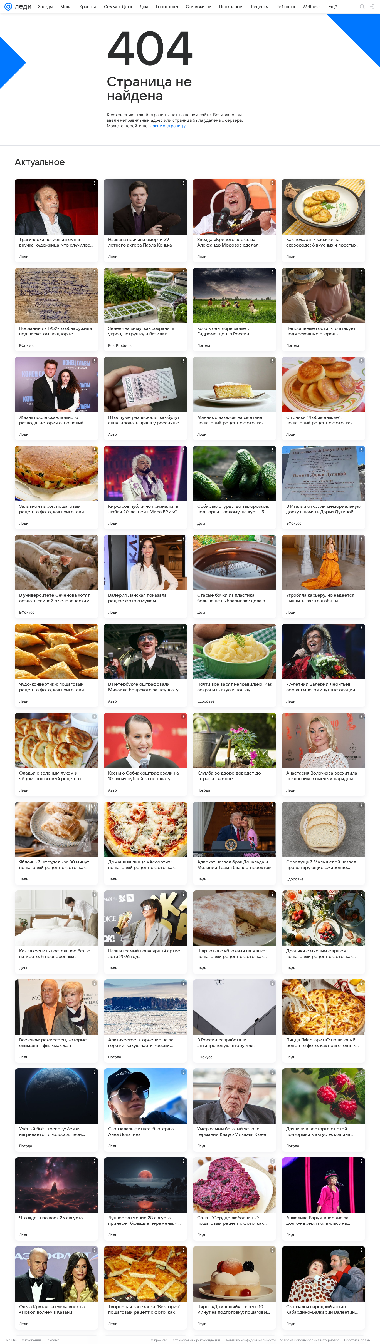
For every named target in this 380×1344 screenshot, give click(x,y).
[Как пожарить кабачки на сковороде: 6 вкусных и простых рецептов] (323, 220)
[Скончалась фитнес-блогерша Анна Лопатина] (145, 1110)
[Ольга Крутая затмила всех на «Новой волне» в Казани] (56, 1288)
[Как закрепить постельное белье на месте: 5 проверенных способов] (56, 932)
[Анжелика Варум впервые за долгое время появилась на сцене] (323, 1199)
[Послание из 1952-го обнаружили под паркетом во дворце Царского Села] (56, 309)
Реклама (52, 1340)
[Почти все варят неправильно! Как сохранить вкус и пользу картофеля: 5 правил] (234, 665)
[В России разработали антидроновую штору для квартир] (234, 1021)
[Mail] (8, 6)
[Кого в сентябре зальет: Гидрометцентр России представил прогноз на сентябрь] (234, 309)
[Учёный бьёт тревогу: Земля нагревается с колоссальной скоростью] (56, 1110)
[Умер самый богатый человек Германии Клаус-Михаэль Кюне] (234, 1110)
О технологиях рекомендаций (196, 1340)
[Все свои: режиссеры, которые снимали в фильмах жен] (56, 1021)
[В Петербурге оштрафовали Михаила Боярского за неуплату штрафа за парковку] (145, 665)
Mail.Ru (11, 1340)
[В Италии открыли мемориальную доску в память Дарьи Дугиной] (323, 487)
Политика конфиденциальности (250, 1340)
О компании (31, 1340)
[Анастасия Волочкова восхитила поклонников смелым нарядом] (323, 754)
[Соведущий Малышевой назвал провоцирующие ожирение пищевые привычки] (323, 843)
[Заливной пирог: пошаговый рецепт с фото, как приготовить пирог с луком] (56, 487)
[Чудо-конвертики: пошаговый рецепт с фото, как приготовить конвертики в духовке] (56, 665)
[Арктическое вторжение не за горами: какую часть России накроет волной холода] (145, 1021)
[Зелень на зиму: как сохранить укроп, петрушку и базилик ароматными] (145, 309)
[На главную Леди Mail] (21, 6)
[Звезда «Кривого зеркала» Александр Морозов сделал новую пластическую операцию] (234, 220)
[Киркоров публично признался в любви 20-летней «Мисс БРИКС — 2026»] (145, 487)
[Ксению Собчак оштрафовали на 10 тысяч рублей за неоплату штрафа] (145, 754)
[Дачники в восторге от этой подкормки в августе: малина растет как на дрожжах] (323, 1110)
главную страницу (167, 125)
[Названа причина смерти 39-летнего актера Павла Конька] (145, 220)
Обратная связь (357, 1340)
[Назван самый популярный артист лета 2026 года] (145, 932)
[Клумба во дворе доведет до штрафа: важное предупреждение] (234, 754)
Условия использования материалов (310, 1340)
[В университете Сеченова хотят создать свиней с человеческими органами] (56, 576)
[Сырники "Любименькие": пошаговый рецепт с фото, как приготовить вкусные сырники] (323, 398)
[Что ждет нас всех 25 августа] (56, 1199)
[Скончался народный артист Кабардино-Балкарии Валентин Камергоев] (323, 1288)
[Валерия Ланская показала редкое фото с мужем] (145, 576)
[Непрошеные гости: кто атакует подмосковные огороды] (323, 309)
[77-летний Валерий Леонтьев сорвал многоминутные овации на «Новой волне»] (323, 665)
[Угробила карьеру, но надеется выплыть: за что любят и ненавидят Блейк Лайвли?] (323, 576)
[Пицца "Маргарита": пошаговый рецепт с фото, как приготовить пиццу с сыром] (323, 1021)
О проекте (159, 1340)
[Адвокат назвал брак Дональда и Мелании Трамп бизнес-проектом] (234, 843)
